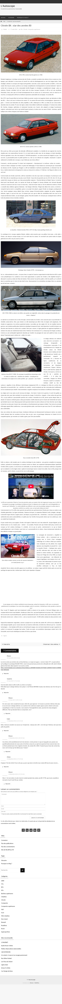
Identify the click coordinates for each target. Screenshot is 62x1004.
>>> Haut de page (31, 978)
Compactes (4, 902)
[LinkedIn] (34, 829)
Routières (4, 924)
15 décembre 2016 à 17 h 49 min (15, 758)
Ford (2, 912)
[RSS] (27, 829)
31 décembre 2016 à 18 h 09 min (16, 737)
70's (2, 883)
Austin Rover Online (7, 945)
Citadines (4, 896)
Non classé (4, 918)
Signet (5, 635)
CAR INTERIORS (5, 951)
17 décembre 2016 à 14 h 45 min (15, 720)
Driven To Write (5, 967)
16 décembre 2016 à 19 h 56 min (16, 773)
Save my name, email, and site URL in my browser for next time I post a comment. (22, 813)
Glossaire (4, 859)
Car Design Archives (7, 970)
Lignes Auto (4, 964)
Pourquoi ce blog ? (6, 863)
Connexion (4, 839)
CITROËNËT (4, 941)
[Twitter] (31, 829)
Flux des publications (7, 842)
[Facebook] (23, 829)
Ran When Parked (6, 957)
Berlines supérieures (7, 892)
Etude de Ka (6, 643)
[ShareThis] (38, 829)
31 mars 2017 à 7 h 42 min (13, 680)
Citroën (25, 29)
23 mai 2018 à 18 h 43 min (13, 657)
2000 (2, 880)
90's (2, 889)
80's (4, 21)
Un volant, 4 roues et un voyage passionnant (14, 954)
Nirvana (31, 982)
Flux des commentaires (8, 846)
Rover (3, 928)
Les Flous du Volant (6, 961)
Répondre (6, 672)
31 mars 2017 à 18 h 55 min (15, 699)
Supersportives (5, 931)
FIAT (2, 908)
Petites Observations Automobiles (11, 948)
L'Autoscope (8, 6)
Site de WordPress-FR (7, 849)
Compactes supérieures (34, 29)
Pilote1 (5, 29)
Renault (3, 921)
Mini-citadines (5, 915)
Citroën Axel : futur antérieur (51, 643)
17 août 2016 (13, 29)
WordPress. (37, 982)
